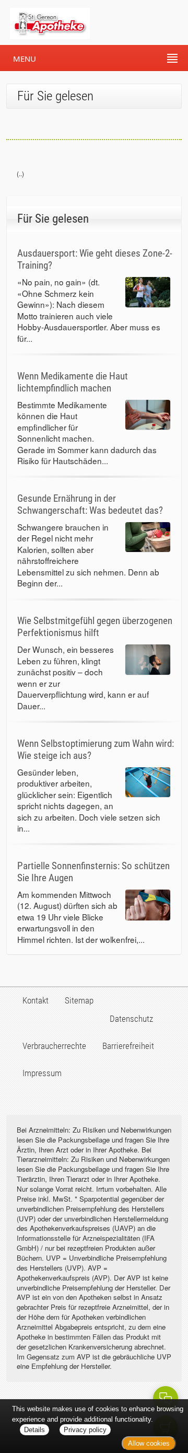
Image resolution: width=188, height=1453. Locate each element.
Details (34, 1430)
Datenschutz (131, 1018)
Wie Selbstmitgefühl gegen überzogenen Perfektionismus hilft (94, 627)
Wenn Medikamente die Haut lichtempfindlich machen (72, 382)
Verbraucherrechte (54, 1046)
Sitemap (79, 1000)
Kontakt (35, 1000)
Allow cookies (149, 1443)
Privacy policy (85, 1430)
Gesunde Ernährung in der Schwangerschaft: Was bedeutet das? (90, 504)
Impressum (42, 1073)
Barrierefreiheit (128, 1046)
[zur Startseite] (45, 22)
